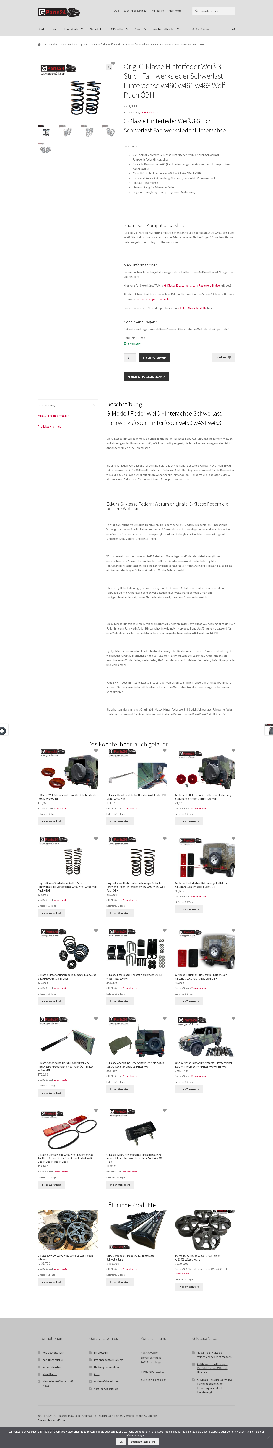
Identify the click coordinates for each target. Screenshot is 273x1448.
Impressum (158, 10)
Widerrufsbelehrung (135, 10)
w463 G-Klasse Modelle (192, 308)
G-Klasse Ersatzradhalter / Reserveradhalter (192, 285)
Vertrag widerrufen (106, 1388)
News (138, 29)
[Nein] (268, 1437)
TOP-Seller (116, 29)
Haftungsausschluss (106, 1367)
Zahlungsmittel (53, 1360)
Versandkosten (150, 112)
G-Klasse (55, 44)
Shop (54, 29)
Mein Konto (175, 10)
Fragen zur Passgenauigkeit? (146, 376)
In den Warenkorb (154, 357)
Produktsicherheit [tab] (49, 426)
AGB (116, 10)
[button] (109, 67)
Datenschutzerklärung (108, 1360)
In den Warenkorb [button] (51, 821)
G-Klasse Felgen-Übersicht (153, 299)
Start (41, 29)
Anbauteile (69, 44)
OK (121, 1441)
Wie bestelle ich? (163, 29)
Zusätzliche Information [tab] (53, 416)
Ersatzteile (71, 29)
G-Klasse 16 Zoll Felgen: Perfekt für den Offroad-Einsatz (212, 1368)
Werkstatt (96, 29)
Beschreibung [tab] (46, 405)
